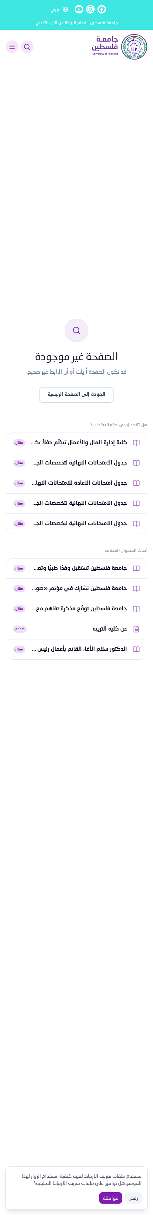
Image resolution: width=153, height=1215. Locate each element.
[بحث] (27, 46)
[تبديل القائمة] (12, 46)
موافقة (110, 1198)
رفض (133, 1198)
